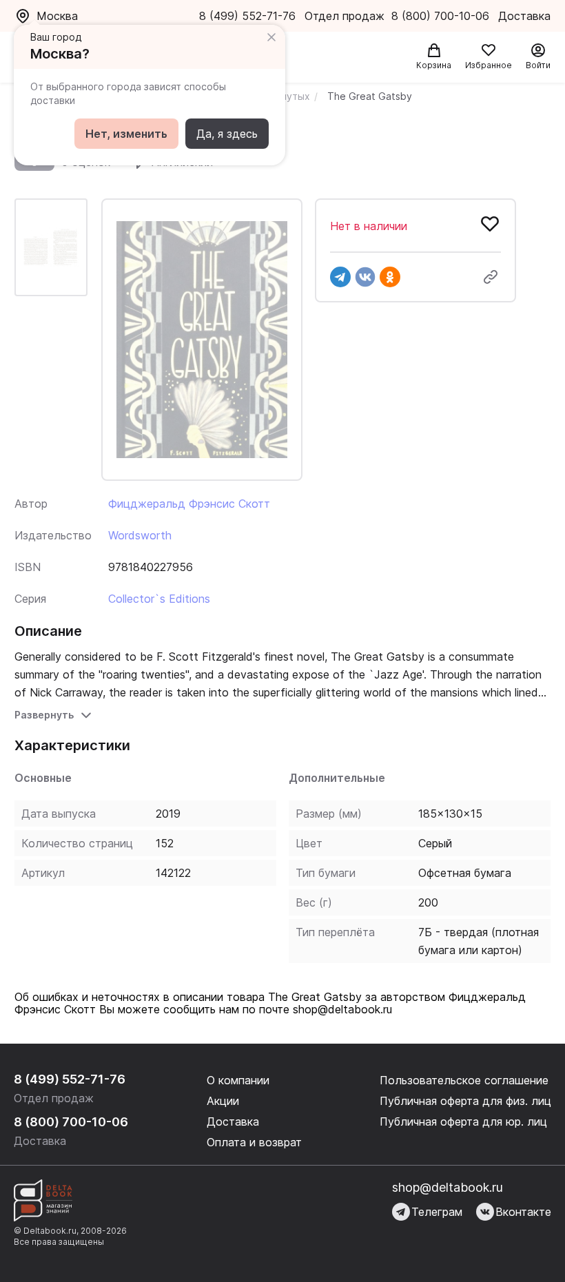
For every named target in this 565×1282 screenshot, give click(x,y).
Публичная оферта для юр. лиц (463, 1121)
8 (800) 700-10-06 (442, 16)
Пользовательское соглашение (464, 1080)
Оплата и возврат (254, 1142)
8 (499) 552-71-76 (247, 16)
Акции (223, 1101)
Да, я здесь (227, 134)
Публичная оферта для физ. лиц (465, 1101)
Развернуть (44, 715)
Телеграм (436, 1212)
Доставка (233, 1121)
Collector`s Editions (159, 599)
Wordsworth (140, 535)
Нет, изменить (126, 134)
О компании (238, 1080)
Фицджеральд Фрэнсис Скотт (189, 503)
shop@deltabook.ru (447, 1187)
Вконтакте (523, 1212)
